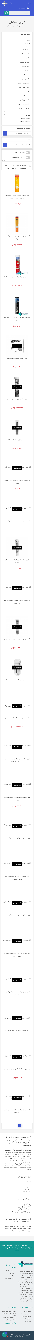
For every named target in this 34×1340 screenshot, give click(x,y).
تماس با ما (28, 1321)
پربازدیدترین (15, 165)
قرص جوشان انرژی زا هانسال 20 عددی (17, 399)
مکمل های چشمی (24, 100)
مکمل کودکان (25, 58)
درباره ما (12, 1276)
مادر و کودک (26, 111)
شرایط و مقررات (27, 1319)
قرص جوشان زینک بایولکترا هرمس (17, 358)
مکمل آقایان (26, 50)
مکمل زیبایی (26, 75)
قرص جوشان (26, 96)
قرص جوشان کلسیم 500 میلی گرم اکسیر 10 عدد (17, 680)
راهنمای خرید (27, 1311)
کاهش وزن (26, 91)
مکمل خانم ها (25, 54)
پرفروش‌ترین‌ (22, 168)
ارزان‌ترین (14, 168)
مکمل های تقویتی (24, 66)
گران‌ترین (6, 168)
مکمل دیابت (26, 71)
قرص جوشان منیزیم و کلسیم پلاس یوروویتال (17, 639)
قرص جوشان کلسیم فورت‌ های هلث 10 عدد (17, 1030)
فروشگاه (12, 1273)
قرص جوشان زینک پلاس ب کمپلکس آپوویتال (17, 521)
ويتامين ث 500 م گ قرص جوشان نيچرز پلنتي (17, 1069)
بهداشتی (27, 43)
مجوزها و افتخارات (9, 1278)
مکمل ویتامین (25, 79)
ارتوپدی (28, 115)
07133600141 (9, 1323)
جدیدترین (7, 165)
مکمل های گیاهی (24, 62)
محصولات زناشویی (25, 121)
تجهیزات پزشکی (25, 118)
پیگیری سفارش (27, 1316)
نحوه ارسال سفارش (26, 1314)
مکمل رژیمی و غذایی (23, 83)
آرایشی (28, 40)
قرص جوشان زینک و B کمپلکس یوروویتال (17, 718)
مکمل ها (28, 46)
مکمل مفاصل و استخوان (23, 87)
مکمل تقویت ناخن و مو (23, 104)
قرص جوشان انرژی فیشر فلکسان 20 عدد (17, 440)
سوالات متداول (10, 1271)
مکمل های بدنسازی (24, 108)
